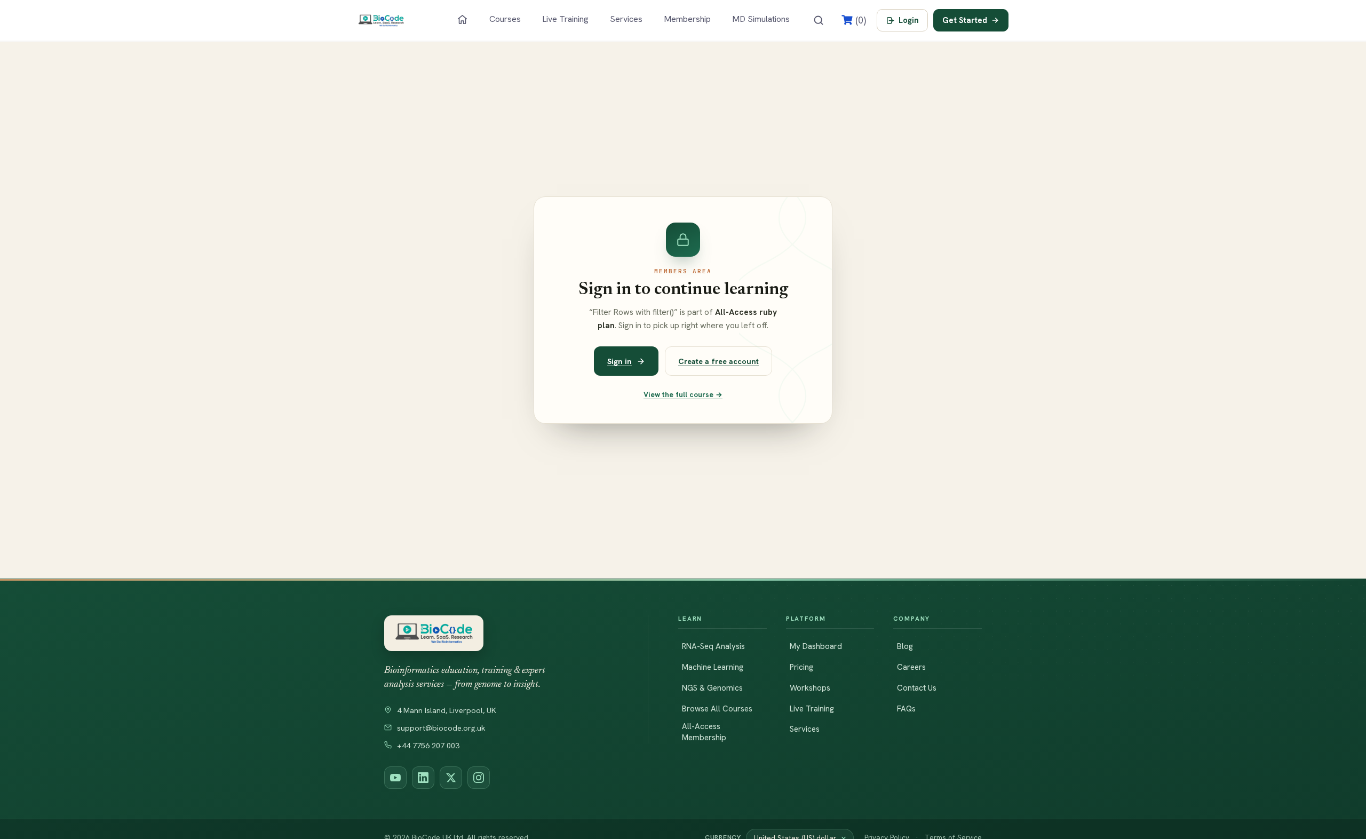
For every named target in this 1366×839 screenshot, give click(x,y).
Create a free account (718, 361)
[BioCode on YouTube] (395, 777)
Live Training (565, 19)
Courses (505, 19)
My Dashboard (816, 646)
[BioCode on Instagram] (478, 777)
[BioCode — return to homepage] (501, 633)
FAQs (906, 708)
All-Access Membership (704, 732)
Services (626, 19)
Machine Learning (712, 667)
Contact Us (916, 688)
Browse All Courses (717, 708)
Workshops (810, 688)
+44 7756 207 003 (428, 745)
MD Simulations (761, 19)
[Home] (462, 19)
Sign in (619, 361)
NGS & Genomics (712, 688)
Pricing (801, 667)
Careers (911, 667)
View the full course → (683, 394)
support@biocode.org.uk (441, 728)
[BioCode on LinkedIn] (423, 777)
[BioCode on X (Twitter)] (451, 777)
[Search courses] (818, 20)
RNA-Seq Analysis (713, 646)
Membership (687, 19)
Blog (905, 646)
